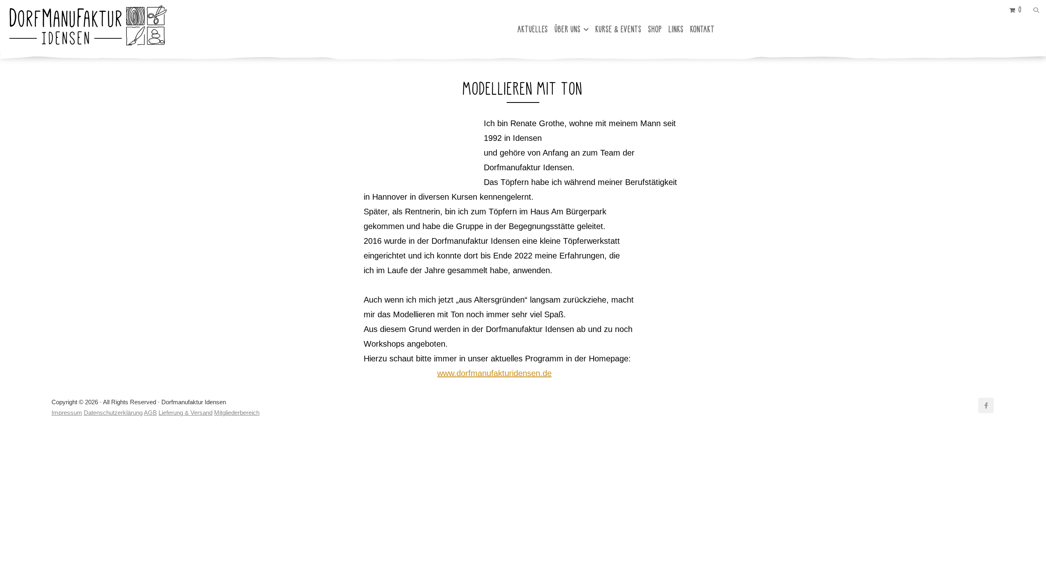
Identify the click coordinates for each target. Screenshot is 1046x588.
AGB (150, 413)
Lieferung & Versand (185, 413)
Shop (655, 29)
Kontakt (703, 29)
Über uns (568, 29)
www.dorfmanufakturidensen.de (494, 373)
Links (676, 29)
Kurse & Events (619, 29)
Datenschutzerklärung (113, 413)
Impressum (66, 413)
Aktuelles (533, 29)
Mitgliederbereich (236, 413)
